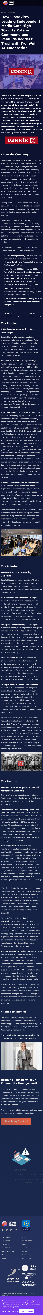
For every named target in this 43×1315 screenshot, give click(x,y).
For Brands (6, 1248)
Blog (24, 1237)
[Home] (9, 3)
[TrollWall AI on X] (16, 1230)
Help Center (27, 1241)
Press (4, 1258)
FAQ (24, 1244)
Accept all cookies (27, 1311)
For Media (5, 1244)
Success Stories (8, 1251)
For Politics (6, 1237)
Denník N (5, 160)
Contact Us (26, 1258)
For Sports (6, 1241)
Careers (25, 1251)
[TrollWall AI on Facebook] (2, 1230)
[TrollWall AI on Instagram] (7, 1230)
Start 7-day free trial (16, 1121)
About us (25, 1248)
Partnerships (27, 1255)
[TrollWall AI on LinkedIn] (11, 1230)
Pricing (4, 1255)
